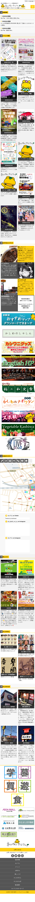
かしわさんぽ (17, 881)
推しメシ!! (17, 874)
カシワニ (17, 863)
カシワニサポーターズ (17, 888)
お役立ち (17, 870)
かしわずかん (17, 877)
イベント (17, 867)
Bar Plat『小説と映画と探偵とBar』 (10, 18)
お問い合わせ (17, 849)
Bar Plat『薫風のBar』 (7, 30)
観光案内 (17, 885)
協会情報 (17, 859)
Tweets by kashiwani (10, 518)
